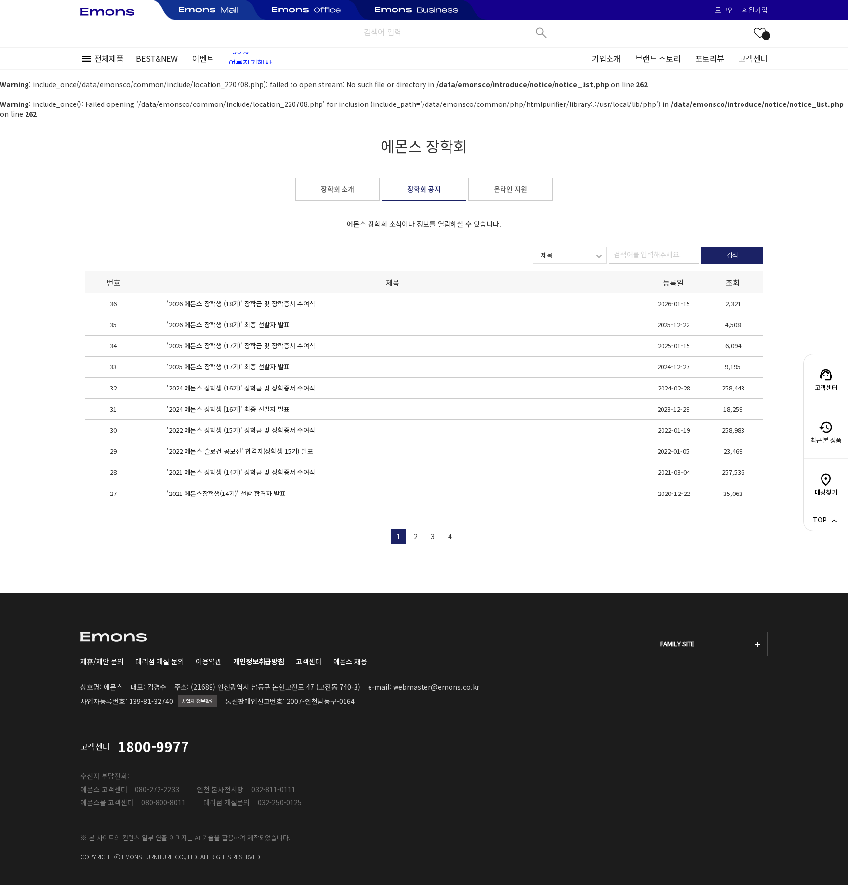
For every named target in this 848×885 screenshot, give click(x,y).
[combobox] (570, 255)
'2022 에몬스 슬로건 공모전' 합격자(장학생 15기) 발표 (240, 451)
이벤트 (203, 58)
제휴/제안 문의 (102, 661)
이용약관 (208, 661)
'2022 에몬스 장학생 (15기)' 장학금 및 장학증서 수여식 (241, 430)
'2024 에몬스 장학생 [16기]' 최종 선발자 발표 (228, 409)
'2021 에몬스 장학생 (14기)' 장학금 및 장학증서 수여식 (241, 472)
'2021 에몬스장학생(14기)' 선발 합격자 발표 (226, 493)
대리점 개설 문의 (159, 661)
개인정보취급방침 (258, 661)
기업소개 (606, 58)
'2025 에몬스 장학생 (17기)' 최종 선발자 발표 (228, 366)
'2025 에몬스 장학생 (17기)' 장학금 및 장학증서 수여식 (241, 345)
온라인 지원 (510, 189)
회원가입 (755, 10)
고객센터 (753, 58)
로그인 (724, 10)
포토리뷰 (709, 58)
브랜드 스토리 (658, 58)
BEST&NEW (156, 58)
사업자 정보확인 (198, 700)
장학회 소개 (337, 189)
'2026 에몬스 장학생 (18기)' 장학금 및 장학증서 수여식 (241, 303)
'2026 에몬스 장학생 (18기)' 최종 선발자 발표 (228, 324)
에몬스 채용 (350, 661)
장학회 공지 (424, 189)
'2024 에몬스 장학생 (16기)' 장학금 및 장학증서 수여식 (241, 387)
